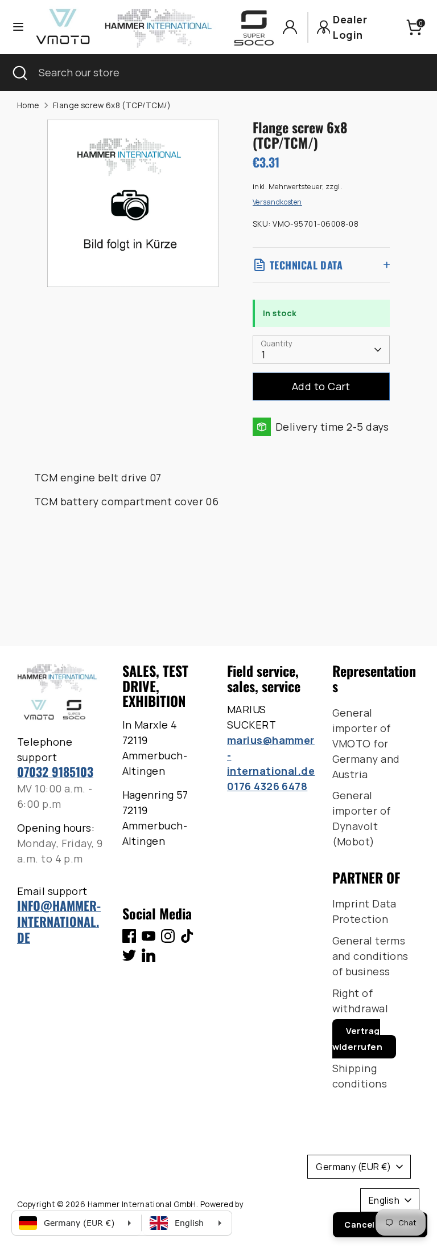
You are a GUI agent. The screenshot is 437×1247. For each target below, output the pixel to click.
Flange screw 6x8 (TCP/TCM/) (112, 105)
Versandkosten (277, 202)
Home (28, 105)
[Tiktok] (187, 936)
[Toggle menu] (18, 27)
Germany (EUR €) (353, 1166)
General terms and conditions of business (370, 956)
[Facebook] (129, 936)
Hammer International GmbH (142, 1204)
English (384, 1200)
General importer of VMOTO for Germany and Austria (366, 743)
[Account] (290, 27)
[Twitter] (129, 955)
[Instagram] (168, 936)
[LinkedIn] (148, 955)
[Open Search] (19, 72)
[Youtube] (148, 936)
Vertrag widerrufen (357, 1039)
